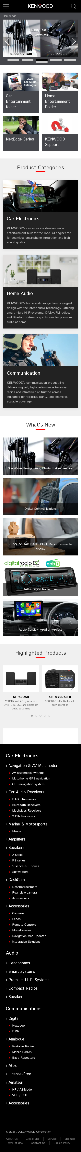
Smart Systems (21, 972)
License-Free (19, 1074)
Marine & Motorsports (27, 824)
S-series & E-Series (25, 866)
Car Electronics (22, 756)
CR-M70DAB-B (60, 697)
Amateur (15, 1082)
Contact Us (38, 1143)
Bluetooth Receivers (26, 805)
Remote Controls (24, 924)
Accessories (20, 898)
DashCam (16, 880)
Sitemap (70, 1139)
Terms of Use (14, 1143)
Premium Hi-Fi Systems (28, 980)
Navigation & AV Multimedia (32, 766)
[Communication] (40, 371)
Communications (23, 1008)
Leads (16, 919)
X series (17, 855)
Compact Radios (23, 988)
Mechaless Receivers (26, 810)
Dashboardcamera (24, 887)
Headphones (19, 963)
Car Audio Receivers (26, 792)
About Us (12, 1139)
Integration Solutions (26, 942)
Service (52, 1139)
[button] (6, 6)
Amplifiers (16, 839)
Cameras (18, 913)
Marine (16, 831)
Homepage (9, 16)
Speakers (16, 848)
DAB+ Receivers (24, 799)
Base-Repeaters (23, 1058)
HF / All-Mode (22, 1089)
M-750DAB (21, 697)
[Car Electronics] (40, 214)
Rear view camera (24, 892)
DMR (15, 1031)
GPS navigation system (28, 784)
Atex (12, 1066)
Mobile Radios (22, 1052)
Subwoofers (20, 872)
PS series (19, 860)
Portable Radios (23, 1046)
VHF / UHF (20, 1095)
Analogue (16, 1039)
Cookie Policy (61, 1143)
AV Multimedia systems (28, 773)
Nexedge (18, 1025)
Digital (13, 1019)
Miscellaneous (21, 930)
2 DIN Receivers (23, 816)
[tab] (13, 60)
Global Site (33, 1139)
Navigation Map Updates (29, 936)
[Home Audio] (40, 291)
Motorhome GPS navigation (31, 778)
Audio (12, 953)
